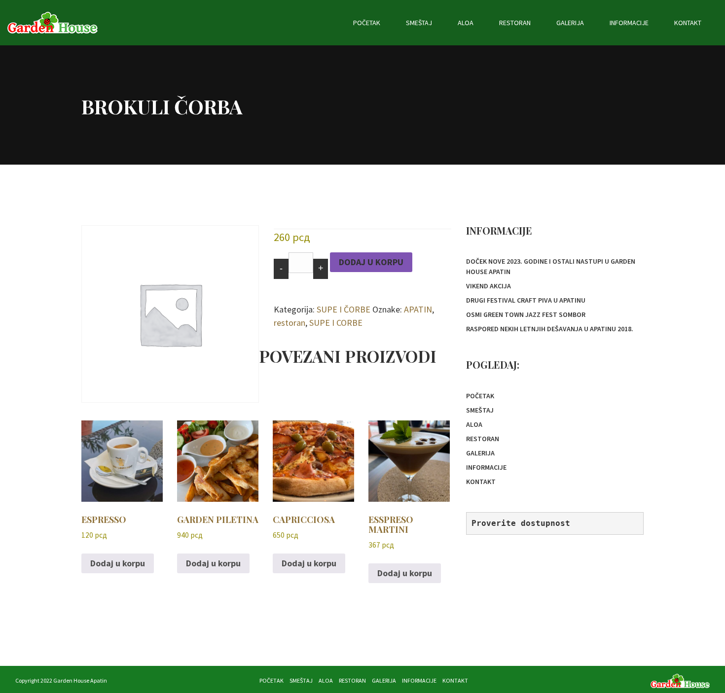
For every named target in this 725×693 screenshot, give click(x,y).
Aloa (465, 22)
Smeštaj (419, 22)
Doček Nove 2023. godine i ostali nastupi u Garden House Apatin (550, 266)
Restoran (515, 22)
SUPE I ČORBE (343, 309)
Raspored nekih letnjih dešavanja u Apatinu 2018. (549, 328)
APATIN (418, 309)
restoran (289, 322)
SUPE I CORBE (335, 322)
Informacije (629, 22)
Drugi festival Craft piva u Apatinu (525, 300)
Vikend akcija (488, 285)
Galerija (570, 22)
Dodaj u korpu (371, 262)
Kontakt (687, 22)
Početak (366, 22)
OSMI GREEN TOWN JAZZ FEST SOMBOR (525, 314)
